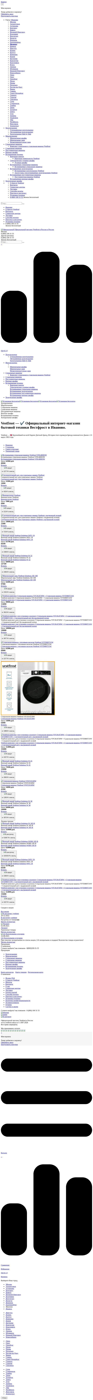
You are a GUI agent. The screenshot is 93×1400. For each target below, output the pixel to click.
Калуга (12, 52)
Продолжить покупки (9, 16)
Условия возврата (12, 1003)
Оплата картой (11, 992)
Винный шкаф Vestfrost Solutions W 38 (15, 805)
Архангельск (15, 24)
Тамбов (13, 105)
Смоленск (14, 99)
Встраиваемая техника (14, 154)
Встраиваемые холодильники (21, 169)
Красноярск (14, 63)
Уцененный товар (12, 451)
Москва (13, 22)
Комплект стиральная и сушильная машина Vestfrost (30, 146)
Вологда (13, 38)
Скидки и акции (11, 1007)
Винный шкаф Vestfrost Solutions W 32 (15, 560)
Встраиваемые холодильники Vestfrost (29, 171)
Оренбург (13, 79)
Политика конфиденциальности (17, 1001)
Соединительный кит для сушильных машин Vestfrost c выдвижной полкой (30, 519)
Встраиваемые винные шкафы (22, 179)
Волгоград (14, 36)
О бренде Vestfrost (17, 183)
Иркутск (13, 48)
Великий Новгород (17, 32)
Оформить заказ (7, 14)
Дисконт (4, 928)
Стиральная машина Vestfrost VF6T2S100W (17, 785)
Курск (12, 65)
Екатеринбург (15, 42)
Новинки (9, 445)
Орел (12, 77)
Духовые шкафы (21, 163)
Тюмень (13, 116)
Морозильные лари (17, 140)
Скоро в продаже (12, 449)
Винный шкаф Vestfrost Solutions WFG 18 (17, 540)
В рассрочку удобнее (9, 918)
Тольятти (13, 110)
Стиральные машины (13, 144)
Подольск (13, 85)
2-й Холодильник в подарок (12, 938)
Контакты (14, 185)
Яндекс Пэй (10, 978)
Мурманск (14, 69)
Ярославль (14, 124)
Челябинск (14, 122)
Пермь (12, 83)
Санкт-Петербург (16, 93)
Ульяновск (14, 118)
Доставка (13, 189)
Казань (12, 50)
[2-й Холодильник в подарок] (12, 934)
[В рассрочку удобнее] (10, 914)
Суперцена (9, 447)
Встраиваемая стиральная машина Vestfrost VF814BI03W (23, 459)
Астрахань (14, 26)
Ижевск (13, 46)
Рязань (12, 89)
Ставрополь (14, 103)
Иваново (14, 20)
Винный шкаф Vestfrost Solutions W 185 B (17, 827)
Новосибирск (15, 73)
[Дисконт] (5, 924)
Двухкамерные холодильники (21, 132)
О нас (7, 986)
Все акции (5, 911)
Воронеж (13, 40)
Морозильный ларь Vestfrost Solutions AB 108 (18, 580)
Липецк (13, 67)
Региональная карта (35, 972)
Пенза (12, 81)
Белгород (13, 28)
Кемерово (13, 55)
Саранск (13, 95)
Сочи (12, 101)
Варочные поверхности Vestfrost (27, 158)
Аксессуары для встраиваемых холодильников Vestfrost (36, 173)
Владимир (14, 34)
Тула (11, 114)
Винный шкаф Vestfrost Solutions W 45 (15, 765)
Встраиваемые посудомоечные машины (25, 175)
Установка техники (17, 195)
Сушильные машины (13, 148)
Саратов (13, 97)
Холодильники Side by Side (20, 134)
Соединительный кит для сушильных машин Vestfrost (22, 479)
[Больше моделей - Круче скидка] (38, 401)
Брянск (12, 30)
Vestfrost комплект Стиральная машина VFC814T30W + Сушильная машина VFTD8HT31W (36, 600)
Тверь (12, 108)
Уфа (11, 120)
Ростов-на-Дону (16, 87)
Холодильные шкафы (13, 181)
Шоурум (8, 982)
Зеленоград (14, 126)
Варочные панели (17, 156)
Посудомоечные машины (15, 150)
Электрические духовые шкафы (22, 161)
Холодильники (11, 128)
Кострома (13, 59)
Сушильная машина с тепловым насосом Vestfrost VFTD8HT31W (26, 646)
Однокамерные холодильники (21, 130)
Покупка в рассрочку (18, 193)
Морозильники (11, 136)
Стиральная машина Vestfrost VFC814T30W (18, 719)
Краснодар (14, 61)
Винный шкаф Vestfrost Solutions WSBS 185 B (18, 845)
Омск (12, 75)
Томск (12, 112)
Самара (13, 91)
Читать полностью (8, 922)
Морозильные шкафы (18, 138)
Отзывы (8, 1005)
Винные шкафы (11, 152)
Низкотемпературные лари (20, 142)
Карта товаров (21, 972)
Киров (12, 57)
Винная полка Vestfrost (9, 499)
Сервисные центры (17, 187)
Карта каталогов (7, 972)
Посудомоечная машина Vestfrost (27, 177)
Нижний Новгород (17, 71)
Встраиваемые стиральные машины (24, 165)
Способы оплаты (16, 191)
